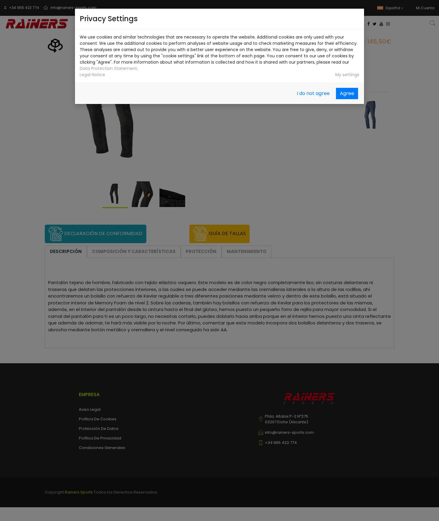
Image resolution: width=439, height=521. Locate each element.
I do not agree (313, 93)
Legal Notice (92, 75)
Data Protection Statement (108, 68)
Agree (347, 93)
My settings (347, 75)
